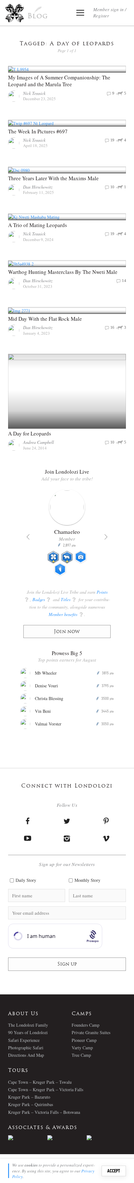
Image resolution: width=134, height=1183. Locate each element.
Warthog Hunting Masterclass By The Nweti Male (62, 271)
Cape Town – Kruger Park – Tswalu (40, 1082)
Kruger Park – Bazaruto (29, 1097)
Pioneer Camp (84, 1040)
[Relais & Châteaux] (106, 1137)
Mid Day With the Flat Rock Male (45, 318)
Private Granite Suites (91, 1032)
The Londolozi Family (28, 1025)
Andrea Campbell (38, 442)
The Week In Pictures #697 (38, 131)
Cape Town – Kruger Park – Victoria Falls (45, 1089)
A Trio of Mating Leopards (37, 225)
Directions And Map (26, 1055)
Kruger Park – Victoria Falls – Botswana (44, 1112)
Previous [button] (28, 537)
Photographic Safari (25, 1048)
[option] (67, 535)
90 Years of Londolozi (28, 1032)
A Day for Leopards (29, 433)
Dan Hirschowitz (37, 187)
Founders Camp (85, 1025)
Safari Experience (24, 1040)
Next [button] (106, 537)
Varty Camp (82, 1048)
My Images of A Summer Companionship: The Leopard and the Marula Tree (59, 81)
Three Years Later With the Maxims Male (53, 178)
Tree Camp (81, 1055)
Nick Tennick (34, 93)
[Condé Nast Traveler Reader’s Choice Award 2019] (27, 1137)
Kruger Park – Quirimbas (30, 1104)
